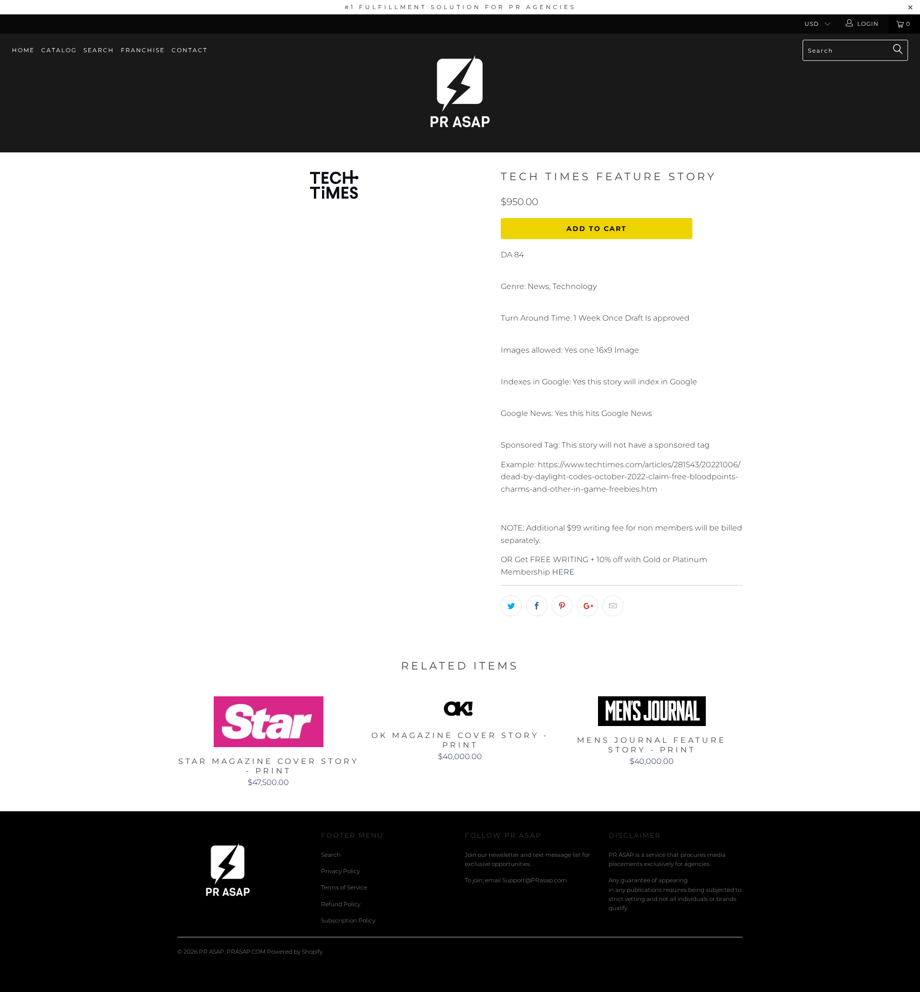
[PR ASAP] (459, 93)
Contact (189, 50)
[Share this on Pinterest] (562, 605)
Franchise (143, 50)
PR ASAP (211, 951)
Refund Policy (340, 904)
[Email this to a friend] (612, 605)
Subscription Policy (348, 920)
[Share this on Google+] (587, 605)
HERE (563, 572)
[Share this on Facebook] (536, 605)
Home (23, 50)
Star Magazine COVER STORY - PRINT (268, 721)
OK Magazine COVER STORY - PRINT (460, 708)
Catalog (59, 50)
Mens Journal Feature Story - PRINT (652, 711)
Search (98, 50)
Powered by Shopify (294, 951)
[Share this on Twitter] (511, 605)
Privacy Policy (340, 871)
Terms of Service (344, 887)
